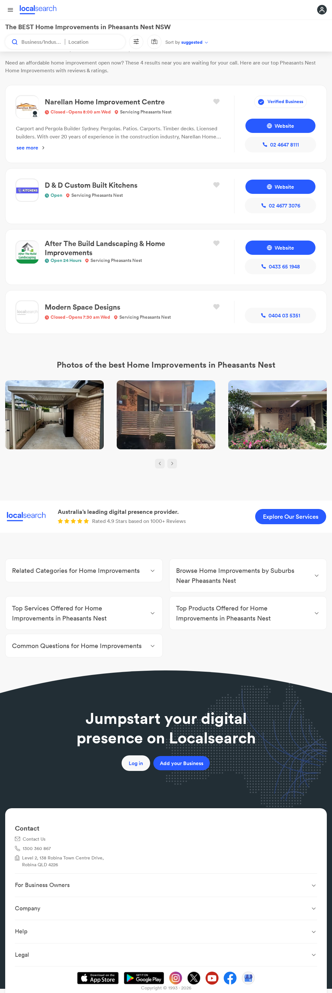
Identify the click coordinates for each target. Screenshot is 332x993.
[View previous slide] (160, 463)
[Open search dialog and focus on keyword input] (11, 42)
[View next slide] (172, 463)
